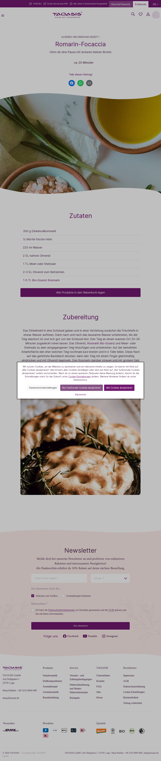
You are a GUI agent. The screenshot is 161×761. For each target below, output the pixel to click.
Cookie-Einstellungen (79, 376)
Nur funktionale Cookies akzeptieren (81, 387)
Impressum (80, 394)
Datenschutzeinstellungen (43, 387)
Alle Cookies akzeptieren (119, 387)
